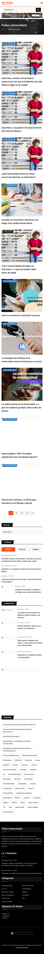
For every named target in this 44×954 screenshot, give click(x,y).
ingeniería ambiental (24, 793)
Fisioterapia (7, 788)
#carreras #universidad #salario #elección (19, 725)
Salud (23, 802)
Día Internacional (14, 774)
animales (28, 760)
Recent (8, 549)
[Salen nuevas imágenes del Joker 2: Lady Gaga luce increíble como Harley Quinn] (9, 642)
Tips (10, 807)
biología (6, 765)
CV (4, 774)
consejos (23, 770)
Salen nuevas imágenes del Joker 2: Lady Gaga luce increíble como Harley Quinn (29, 642)
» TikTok (4, 918)
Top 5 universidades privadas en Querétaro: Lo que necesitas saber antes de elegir (19, 269)
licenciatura (7, 798)
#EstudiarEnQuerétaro (11, 736)
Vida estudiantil (7, 901)
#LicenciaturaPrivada (11, 755)
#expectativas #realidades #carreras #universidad (17, 742)
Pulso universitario (8, 895)
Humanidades (8, 793)
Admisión (18, 760)
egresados (7, 779)
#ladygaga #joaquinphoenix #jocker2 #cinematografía (17, 749)
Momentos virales (8, 892)
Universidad (19, 807)
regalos (6, 802)
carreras (24, 765)
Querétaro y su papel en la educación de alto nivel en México (22, 873)
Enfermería (28, 779)
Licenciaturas (26, 889)
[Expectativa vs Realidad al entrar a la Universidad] (9, 656)
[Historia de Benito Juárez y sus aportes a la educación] (9, 627)
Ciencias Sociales (9, 770)
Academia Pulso (7, 886)
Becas (37, 760)
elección (17, 779)
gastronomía (20, 788)
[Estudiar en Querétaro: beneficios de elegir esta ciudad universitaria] (8, 590)
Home (5, 29)
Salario (14, 802)
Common (35, 549)
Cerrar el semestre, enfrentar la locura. (21, 315)
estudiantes (22, 784)
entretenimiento (9, 784)
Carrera (15, 765)
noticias (27, 798)
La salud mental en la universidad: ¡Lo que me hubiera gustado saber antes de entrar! (21, 407)
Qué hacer (25, 895)
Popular (22, 549)
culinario (33, 770)
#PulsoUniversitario (29, 755)
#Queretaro (7, 760)
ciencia (33, 765)
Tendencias (5, 898)
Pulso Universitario (22, 948)
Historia (31, 788)
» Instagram (6, 916)
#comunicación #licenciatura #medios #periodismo (17, 730)
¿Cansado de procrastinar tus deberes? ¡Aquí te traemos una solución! (28, 615)
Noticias (25, 892)
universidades (32, 807)
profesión (37, 798)
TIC (4, 807)
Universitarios (8, 812)
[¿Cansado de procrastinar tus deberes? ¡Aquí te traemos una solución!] (9, 610)
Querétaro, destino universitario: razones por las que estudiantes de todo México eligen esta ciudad (22, 81)
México (17, 798)
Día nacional (29, 774)
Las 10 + (4, 889)
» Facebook (5, 914)
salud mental (33, 802)
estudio (33, 784)
